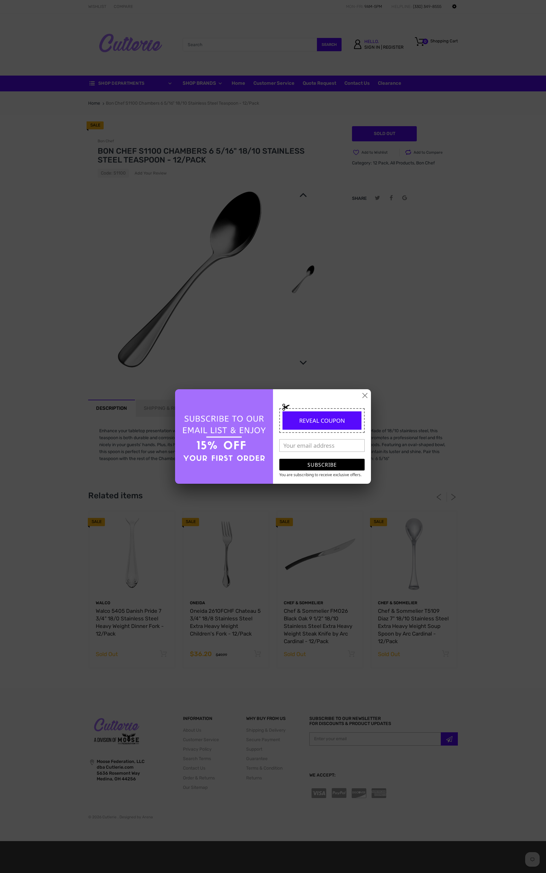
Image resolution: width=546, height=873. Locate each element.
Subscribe (322, 464)
